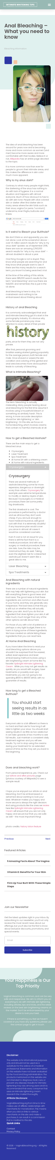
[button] (49, 4)
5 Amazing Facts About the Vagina (28, 861)
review (46, 805)
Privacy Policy (13, 1131)
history (23, 826)
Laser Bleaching (18, 566)
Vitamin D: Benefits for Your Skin (26, 872)
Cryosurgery (16, 467)
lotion (30, 826)
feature (37, 826)
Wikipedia (15, 158)
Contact (11, 1128)
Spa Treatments (19, 572)
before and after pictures (22, 775)
